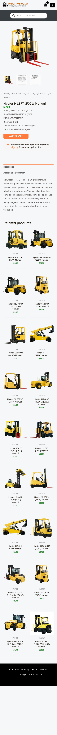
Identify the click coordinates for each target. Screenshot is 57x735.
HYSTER (30, 93)
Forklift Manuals (18, 93)
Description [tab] (9, 167)
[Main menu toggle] (52, 5)
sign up (14, 147)
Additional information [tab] (14, 173)
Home (6, 93)
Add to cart (16, 136)
